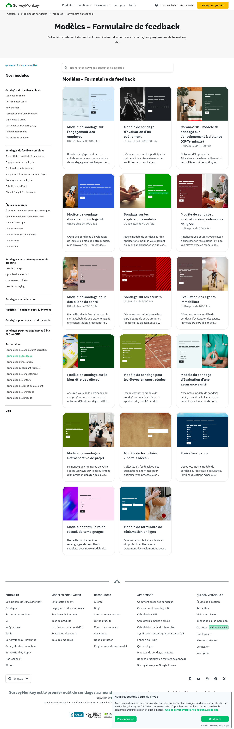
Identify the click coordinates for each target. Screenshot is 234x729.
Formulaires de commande (19, 391)
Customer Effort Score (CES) (20, 125)
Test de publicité (14, 228)
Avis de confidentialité (178, 709)
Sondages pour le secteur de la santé (28, 320)
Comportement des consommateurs (24, 216)
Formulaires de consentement (21, 373)
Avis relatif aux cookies (205, 709)
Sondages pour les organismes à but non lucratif (27, 332)
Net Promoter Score (16, 101)
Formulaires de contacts (18, 379)
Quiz (8, 411)
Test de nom (12, 240)
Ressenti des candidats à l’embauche (25, 156)
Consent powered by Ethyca (212, 725)
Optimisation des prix (17, 274)
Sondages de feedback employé (24, 150)
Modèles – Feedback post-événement (28, 309)
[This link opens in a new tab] (190, 678)
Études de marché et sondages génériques (28, 210)
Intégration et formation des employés (26, 174)
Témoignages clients (16, 131)
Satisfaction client (15, 95)
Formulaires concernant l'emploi (22, 367)
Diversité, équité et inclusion (20, 192)
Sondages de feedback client (23, 90)
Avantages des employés (18, 180)
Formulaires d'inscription (19, 361)
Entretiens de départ (16, 186)
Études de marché (16, 205)
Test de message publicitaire (20, 234)
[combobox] (18, 679)
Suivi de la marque (15, 222)
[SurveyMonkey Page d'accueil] (22, 5)
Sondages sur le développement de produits (26, 261)
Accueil (11, 14)
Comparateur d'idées (16, 280)
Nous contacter (169, 5)
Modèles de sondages (34, 14)
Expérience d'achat (15, 119)
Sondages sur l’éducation (20, 299)
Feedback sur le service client (21, 113)
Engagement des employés (19, 162)
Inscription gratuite (212, 5)
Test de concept (13, 268)
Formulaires (12, 344)
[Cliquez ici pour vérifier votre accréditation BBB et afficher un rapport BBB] (76, 716)
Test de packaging (14, 286)
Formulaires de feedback (18, 355)
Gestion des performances (19, 168)
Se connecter (187, 5)
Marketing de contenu (17, 137)
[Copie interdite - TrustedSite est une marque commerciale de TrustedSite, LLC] (110, 716)
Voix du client (12, 107)
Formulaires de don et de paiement (24, 385)
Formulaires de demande (18, 397)
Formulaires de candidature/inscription (26, 349)
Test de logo (12, 246)
